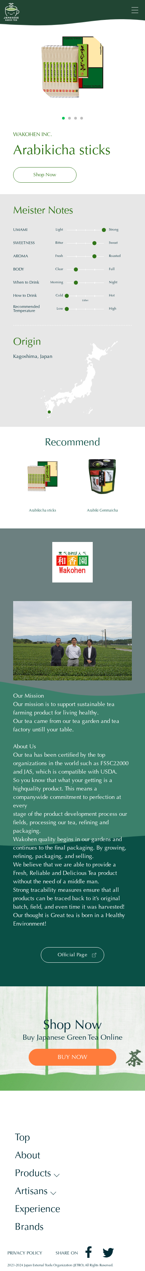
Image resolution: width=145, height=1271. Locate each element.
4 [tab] (81, 118)
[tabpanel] (72, 67)
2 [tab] (69, 118)
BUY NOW (72, 1058)
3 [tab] (75, 118)
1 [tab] (63, 118)
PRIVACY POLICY (24, 1253)
